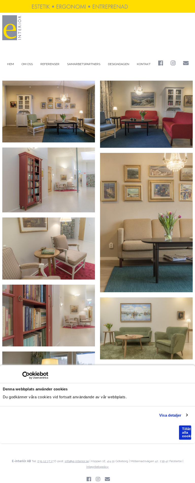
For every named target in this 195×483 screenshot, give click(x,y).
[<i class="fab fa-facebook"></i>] (160, 63)
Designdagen (118, 64)
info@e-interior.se (77, 461)
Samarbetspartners (83, 64)
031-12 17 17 (45, 461)
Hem (10, 64)
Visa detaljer (170, 415)
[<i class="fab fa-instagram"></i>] (173, 63)
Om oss (27, 64)
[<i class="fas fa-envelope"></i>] (186, 63)
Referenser (49, 64)
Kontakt (144, 64)
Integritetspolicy (97, 467)
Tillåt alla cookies (186, 432)
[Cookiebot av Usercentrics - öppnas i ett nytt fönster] (26, 375)
